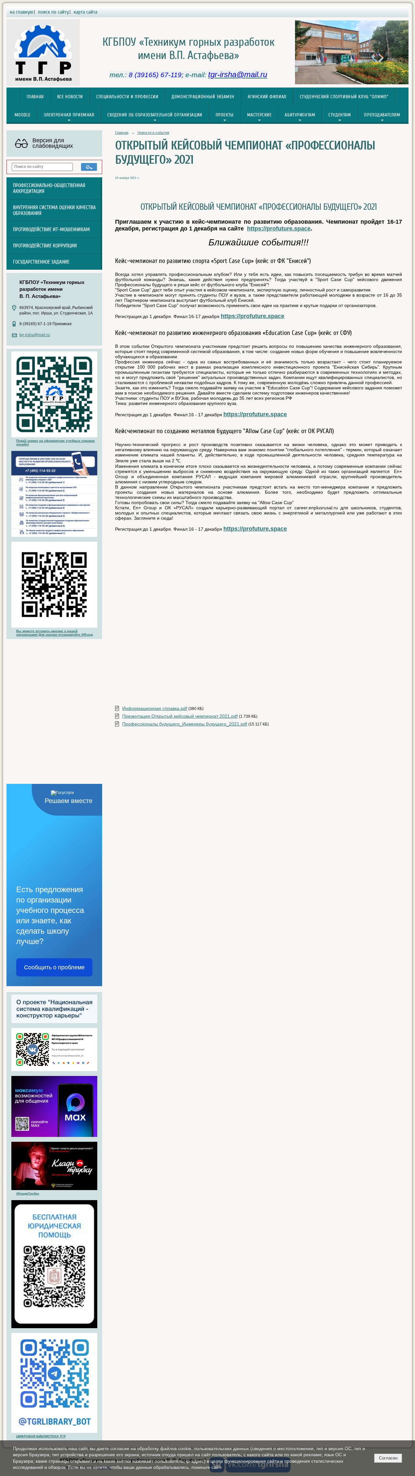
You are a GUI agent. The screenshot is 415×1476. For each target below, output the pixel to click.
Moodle (22, 115)
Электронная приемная (69, 115)
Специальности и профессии (127, 97)
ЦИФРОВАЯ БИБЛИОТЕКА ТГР (41, 1436)
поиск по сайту (53, 12)
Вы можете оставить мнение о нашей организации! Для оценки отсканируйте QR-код (54, 632)
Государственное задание (41, 262)
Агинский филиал (267, 97)
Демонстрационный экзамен (203, 97)
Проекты (225, 115)
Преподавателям (382, 115)
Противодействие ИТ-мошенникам (51, 229)
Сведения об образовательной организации (154, 115)
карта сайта (85, 12)
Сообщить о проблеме (54, 967)
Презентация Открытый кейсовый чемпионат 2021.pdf (180, 716)
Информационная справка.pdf (154, 708)
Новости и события (153, 133)
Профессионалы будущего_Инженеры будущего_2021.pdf (184, 723)
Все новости (70, 97)
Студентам (339, 115)
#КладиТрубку (27, 1193)
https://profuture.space (279, 228)
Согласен (388, 1458)
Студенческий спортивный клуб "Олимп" (344, 97)
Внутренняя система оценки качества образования (54, 210)
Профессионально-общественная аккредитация (49, 188)
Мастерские (259, 115)
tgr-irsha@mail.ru (34, 335)
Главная (35, 97)
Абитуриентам (300, 115)
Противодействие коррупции (45, 246)
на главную (21, 12)
